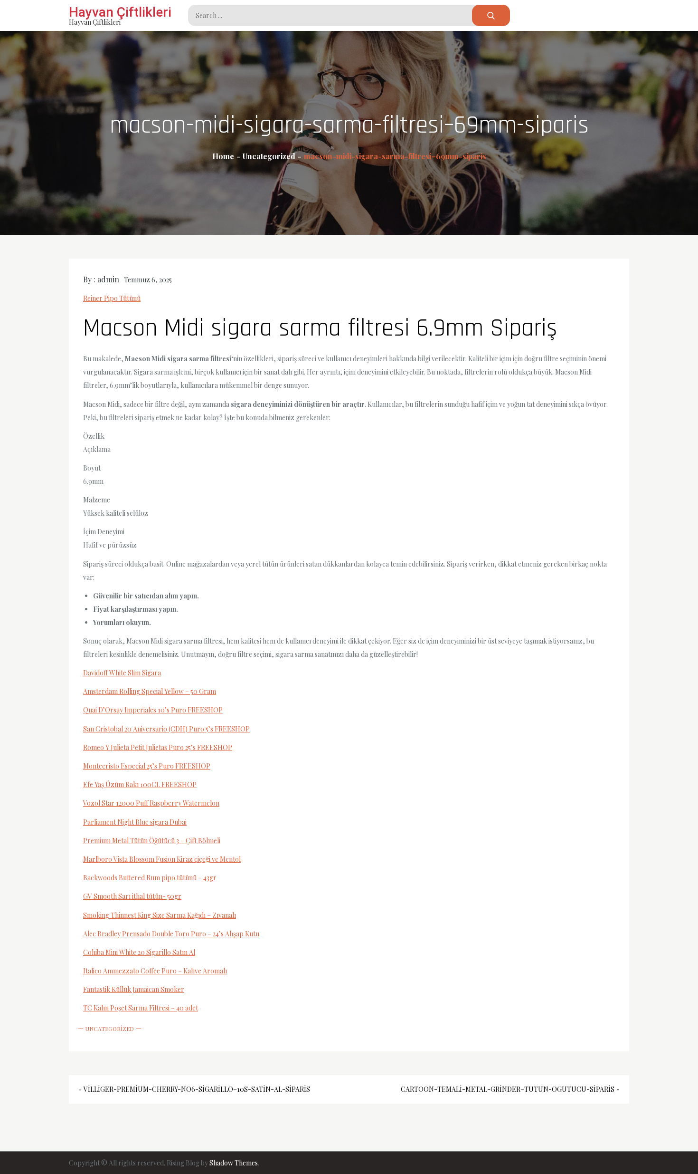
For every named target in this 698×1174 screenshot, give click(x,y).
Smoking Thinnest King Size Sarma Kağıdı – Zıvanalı (159, 915)
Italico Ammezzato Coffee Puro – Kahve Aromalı (155, 970)
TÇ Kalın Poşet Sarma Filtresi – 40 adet (140, 1007)
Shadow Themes (233, 1162)
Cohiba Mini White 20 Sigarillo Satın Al (139, 952)
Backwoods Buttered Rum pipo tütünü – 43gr (150, 877)
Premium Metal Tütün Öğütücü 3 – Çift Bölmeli (151, 840)
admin (108, 279)
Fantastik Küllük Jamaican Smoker (133, 989)
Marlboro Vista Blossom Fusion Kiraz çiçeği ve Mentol (162, 859)
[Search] (491, 15)
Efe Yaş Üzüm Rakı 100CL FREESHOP (140, 784)
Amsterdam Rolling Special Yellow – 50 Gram (149, 691)
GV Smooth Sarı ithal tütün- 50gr (132, 896)
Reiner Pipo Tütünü (112, 298)
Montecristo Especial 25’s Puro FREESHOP (146, 765)
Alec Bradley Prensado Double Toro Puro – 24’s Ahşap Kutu (171, 933)
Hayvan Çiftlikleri (120, 12)
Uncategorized (109, 1028)
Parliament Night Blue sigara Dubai (135, 822)
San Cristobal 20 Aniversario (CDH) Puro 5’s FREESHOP (166, 728)
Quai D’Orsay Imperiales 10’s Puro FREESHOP (153, 709)
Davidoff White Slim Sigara (122, 672)
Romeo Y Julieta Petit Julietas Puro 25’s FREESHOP (157, 747)
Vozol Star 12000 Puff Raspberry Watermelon (151, 803)
